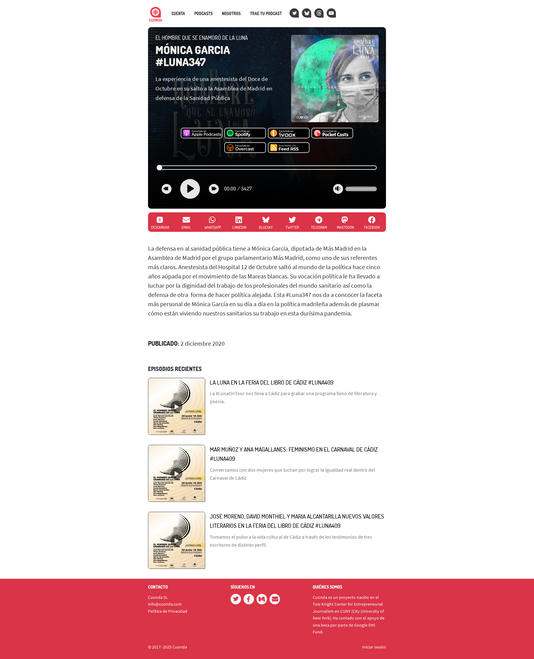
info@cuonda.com (165, 604)
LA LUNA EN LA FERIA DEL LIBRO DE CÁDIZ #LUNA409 (271, 382)
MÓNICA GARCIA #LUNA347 (192, 56)
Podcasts (203, 13)
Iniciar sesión (374, 647)
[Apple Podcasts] (201, 133)
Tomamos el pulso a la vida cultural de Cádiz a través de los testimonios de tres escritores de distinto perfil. (291, 541)
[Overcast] (245, 147)
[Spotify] (245, 133)
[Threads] (319, 13)
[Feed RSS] (289, 147)
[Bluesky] (306, 13)
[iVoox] (289, 133)
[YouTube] (331, 13)
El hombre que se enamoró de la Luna (201, 37)
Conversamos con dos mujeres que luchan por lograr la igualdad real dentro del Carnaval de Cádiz (292, 474)
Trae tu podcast (266, 13)
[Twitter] (294, 13)
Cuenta (178, 13)
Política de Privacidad (167, 611)
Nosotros (231, 13)
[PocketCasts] (332, 133)
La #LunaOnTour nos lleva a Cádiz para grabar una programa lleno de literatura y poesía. (293, 397)
